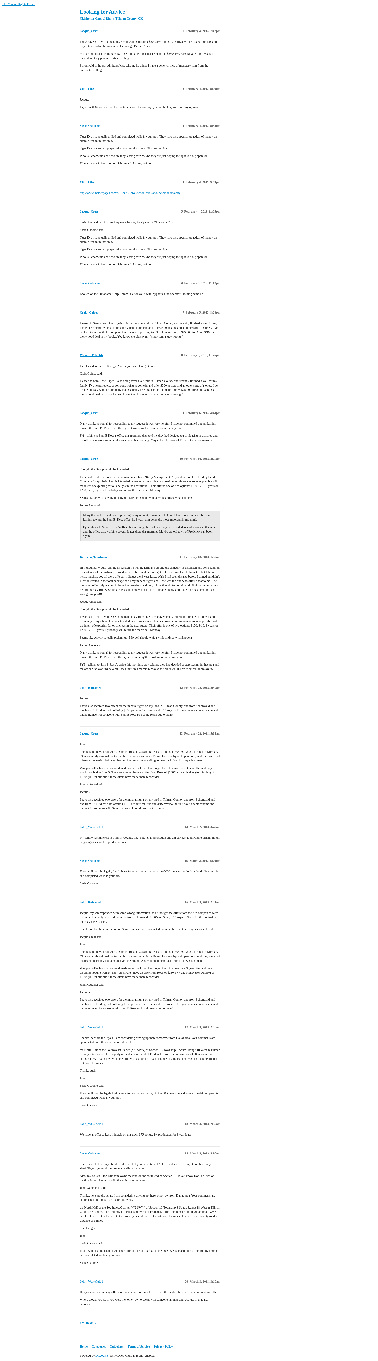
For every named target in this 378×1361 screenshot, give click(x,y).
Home (84, 1346)
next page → (88, 1322)
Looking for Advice (102, 12)
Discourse (101, 1355)
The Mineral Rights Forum (18, 4)
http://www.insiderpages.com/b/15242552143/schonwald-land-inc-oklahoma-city (130, 193)
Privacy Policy (163, 1346)
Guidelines (117, 1346)
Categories (99, 1346)
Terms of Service (139, 1346)
